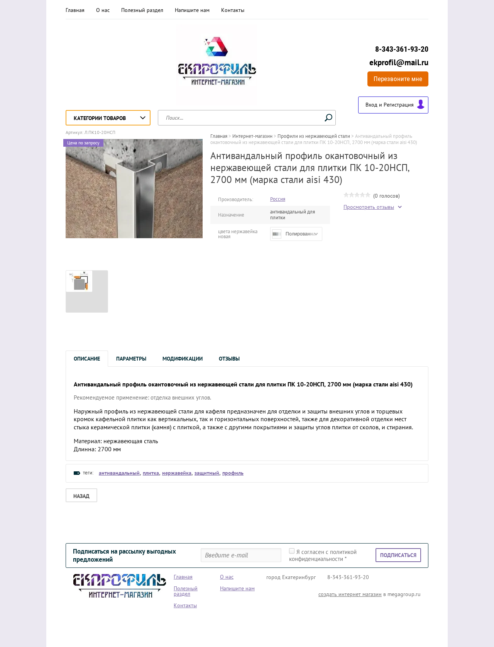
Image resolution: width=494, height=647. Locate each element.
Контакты (232, 10)
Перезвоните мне (398, 79)
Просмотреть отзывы (368, 207)
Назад (81, 496)
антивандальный (119, 472)
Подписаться (398, 555)
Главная (75, 10)
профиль (233, 472)
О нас (103, 10)
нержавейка (176, 472)
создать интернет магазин (350, 594)
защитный (207, 472)
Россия (277, 199)
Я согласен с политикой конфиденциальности (323, 555)
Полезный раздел (142, 10)
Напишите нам (192, 10)
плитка (151, 472)
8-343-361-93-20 (401, 49)
